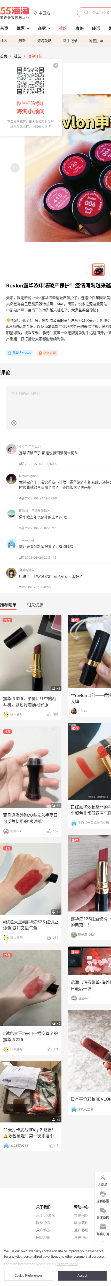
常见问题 (81, 1215)
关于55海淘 (45, 1215)
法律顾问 (81, 1238)
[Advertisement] (55, 818)
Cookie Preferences (28, 1276)
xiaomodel (26, 540)
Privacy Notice (67, 1264)
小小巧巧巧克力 (30, 446)
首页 (3, 56)
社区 (3, 40)
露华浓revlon (21, 353)
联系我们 (81, 1223)
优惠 (21, 28)
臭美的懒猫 (27, 570)
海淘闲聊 (49, 353)
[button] (44, 12)
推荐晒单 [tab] (8, 604)
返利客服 (81, 1230)
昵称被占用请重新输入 (34, 511)
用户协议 (43, 1230)
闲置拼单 (96, 40)
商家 (42, 28)
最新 (22, 40)
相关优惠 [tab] (35, 604)
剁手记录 (70, 40)
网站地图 (43, 1238)
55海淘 (14, 13)
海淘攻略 (44, 40)
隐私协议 (43, 1223)
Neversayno (28, 476)
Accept (82, 1276)
